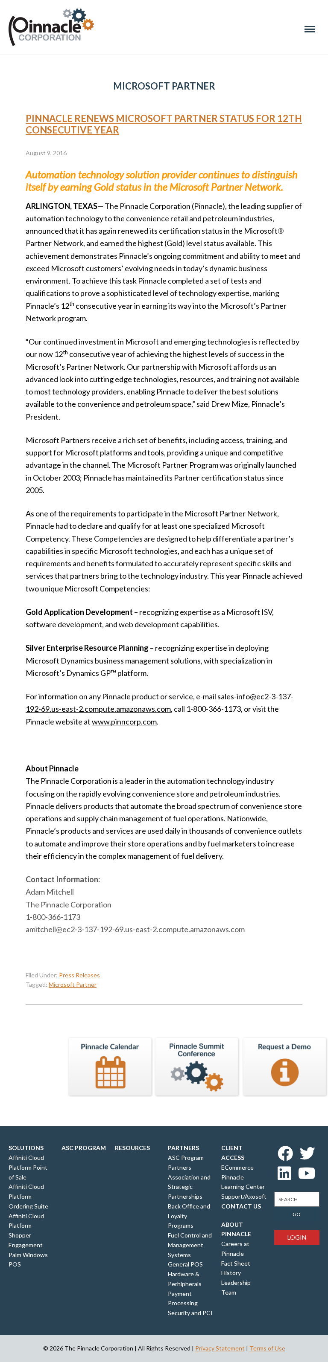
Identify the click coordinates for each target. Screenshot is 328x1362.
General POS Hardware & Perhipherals (185, 1274)
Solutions (26, 1147)
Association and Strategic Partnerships (189, 1187)
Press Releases (79, 975)
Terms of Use (267, 1348)
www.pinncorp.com (124, 721)
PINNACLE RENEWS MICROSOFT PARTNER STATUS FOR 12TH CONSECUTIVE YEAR (164, 124)
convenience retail (157, 218)
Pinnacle (51, 27)
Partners (183, 1147)
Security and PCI (190, 1312)
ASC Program (84, 1147)
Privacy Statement (220, 1348)
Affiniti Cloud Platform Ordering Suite (28, 1196)
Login (296, 1237)
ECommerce (237, 1167)
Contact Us (241, 1206)
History (231, 1272)
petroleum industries (237, 218)
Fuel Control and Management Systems (190, 1245)
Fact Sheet (235, 1263)
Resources (132, 1147)
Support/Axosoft (243, 1196)
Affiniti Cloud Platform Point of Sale (28, 1167)
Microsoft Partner (73, 984)
